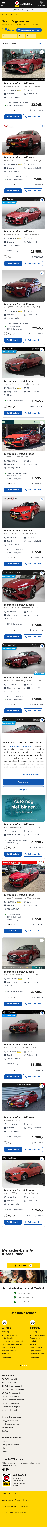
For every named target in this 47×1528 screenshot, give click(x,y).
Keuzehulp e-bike (37, 1354)
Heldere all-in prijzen (11, 1407)
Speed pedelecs (36, 1338)
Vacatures (25, 1506)
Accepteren (23, 782)
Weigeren (23, 789)
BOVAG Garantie (9, 1382)
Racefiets (34, 1344)
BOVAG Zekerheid (9, 1379)
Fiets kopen (35, 1331)
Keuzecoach (7, 1357)
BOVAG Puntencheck (10, 1403)
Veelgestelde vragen (10, 1445)
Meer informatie (31, 774)
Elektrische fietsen (37, 1335)
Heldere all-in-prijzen (25, 10)
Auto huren (7, 1354)
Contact (5, 1431)
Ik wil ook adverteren (10, 1424)
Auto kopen (7, 1331)
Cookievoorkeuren (9, 1506)
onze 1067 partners (20, 746)
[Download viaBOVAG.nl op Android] (7, 1470)
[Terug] (3, 14)
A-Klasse (30, 36)
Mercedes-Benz (8, 36)
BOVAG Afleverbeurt (10, 1396)
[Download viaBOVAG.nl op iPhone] (3, 1470)
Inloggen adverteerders (12, 1420)
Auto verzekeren (9, 1350)
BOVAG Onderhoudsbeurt (13, 1400)
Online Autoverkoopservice (13, 1341)
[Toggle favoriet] (42, 52)
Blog (4, 1448)
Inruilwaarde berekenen (12, 1344)
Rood (20, 36)
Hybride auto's (8, 1338)
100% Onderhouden (10, 1410)
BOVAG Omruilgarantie (11, 1393)
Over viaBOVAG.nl (9, 1493)
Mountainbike (36, 1347)
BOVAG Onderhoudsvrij (12, 1386)
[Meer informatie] (44, 43)
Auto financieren (9, 1347)
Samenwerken (8, 1427)
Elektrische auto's (9, 1335)
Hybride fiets (35, 1350)
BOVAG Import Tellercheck (13, 1389)
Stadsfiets (34, 1341)
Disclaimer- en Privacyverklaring (15, 1500)
